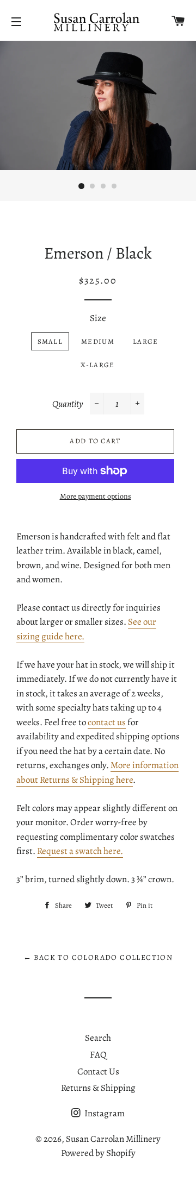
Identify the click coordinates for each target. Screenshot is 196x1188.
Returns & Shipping (98, 1088)
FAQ (98, 1054)
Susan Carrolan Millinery (113, 1139)
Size (98, 318)
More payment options (95, 496)
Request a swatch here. (80, 851)
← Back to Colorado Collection (98, 957)
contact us (107, 722)
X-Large (97, 364)
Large (145, 341)
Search (98, 1038)
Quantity (67, 404)
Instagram (104, 1113)
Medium (97, 341)
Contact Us (98, 1071)
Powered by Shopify (98, 1153)
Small (50, 341)
